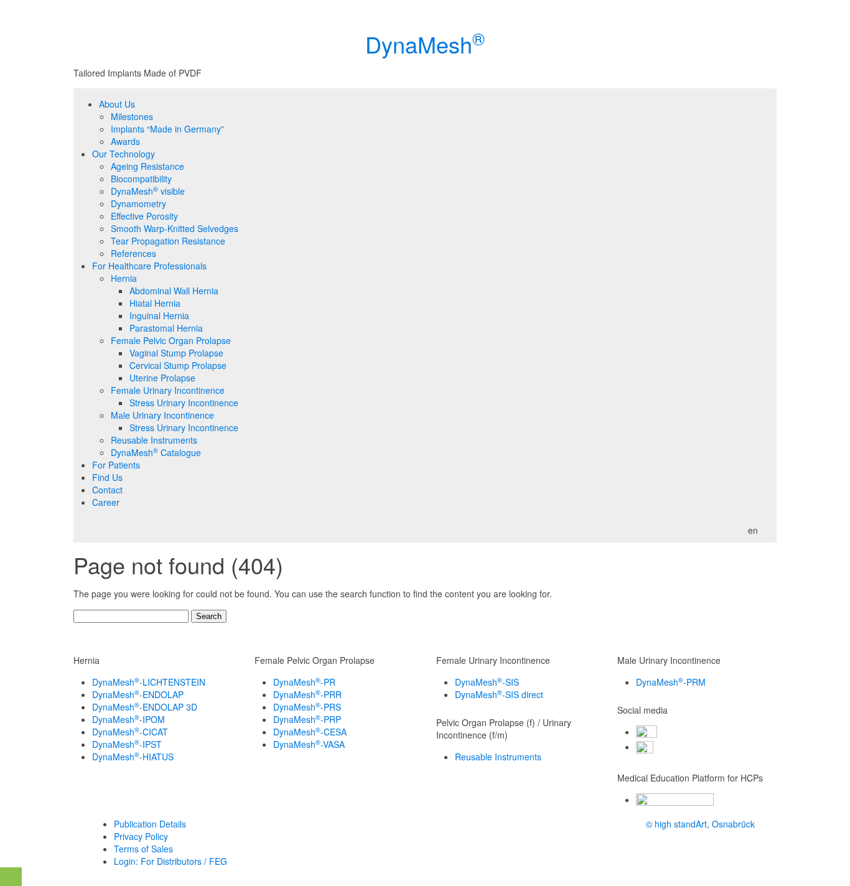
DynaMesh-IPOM (128, 719)
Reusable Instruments (154, 440)
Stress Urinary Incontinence (183, 402)
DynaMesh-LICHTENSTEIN (148, 682)
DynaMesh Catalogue (156, 452)
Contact (107, 489)
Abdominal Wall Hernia (173, 290)
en (752, 530)
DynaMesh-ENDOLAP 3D (144, 707)
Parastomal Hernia (166, 328)
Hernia (124, 278)
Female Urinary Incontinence (168, 390)
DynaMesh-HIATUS (133, 756)
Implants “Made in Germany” (167, 129)
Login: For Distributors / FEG (170, 861)
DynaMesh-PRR (307, 694)
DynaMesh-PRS (307, 707)
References (133, 253)
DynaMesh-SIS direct (499, 694)
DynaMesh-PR (304, 682)
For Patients (116, 465)
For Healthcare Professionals (149, 265)
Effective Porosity (144, 216)
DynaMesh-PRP (307, 719)
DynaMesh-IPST (127, 744)
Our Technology (123, 153)
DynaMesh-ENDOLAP (138, 694)
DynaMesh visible (148, 191)
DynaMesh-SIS (487, 682)
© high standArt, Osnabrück (700, 824)
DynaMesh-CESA (310, 731)
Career (105, 502)
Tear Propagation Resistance (168, 241)
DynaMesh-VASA (309, 744)
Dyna (425, 44)
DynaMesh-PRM (671, 682)
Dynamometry (138, 203)
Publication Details (150, 824)
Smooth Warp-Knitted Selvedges (174, 228)
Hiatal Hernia (154, 303)
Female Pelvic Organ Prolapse (171, 340)
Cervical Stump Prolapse (178, 365)
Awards (125, 141)
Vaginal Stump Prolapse (176, 353)
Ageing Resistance (147, 166)
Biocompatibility (141, 178)
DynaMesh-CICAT (130, 731)
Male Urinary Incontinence (162, 415)
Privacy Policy (141, 836)
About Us (117, 104)
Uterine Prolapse (162, 377)
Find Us (107, 477)
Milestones (132, 116)
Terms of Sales (143, 848)
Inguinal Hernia (159, 315)
